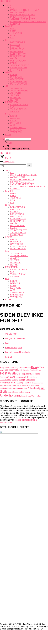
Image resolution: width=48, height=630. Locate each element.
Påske (13, 63)
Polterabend (18, 61)
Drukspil (15, 118)
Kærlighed (11, 102)
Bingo (13, 116)
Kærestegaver (19, 104)
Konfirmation (18, 54)
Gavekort (4, 377)
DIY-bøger (16, 77)
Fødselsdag (17, 49)
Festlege (14, 373)
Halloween (16, 51)
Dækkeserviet (11, 370)
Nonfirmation (18, 56)
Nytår (14, 58)
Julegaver (16, 88)
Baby (13, 28)
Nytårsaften (26, 385)
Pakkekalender (6, 388)
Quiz (12, 125)
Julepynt (15, 93)
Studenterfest (19, 65)
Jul (7, 86)
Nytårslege (35, 385)
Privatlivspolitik (20, 17)
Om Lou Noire (17, 12)
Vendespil (16, 132)
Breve (13, 75)
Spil (7, 114)
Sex (12, 107)
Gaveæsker (17, 79)
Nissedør (15, 98)
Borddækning (25, 367)
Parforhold (17, 388)
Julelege (15, 380)
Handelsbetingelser (22, 15)
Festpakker (17, 70)
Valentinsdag (18, 109)
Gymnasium (20, 377)
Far (12, 38)
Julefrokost (32, 377)
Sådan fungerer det (22, 19)
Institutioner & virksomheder (28, 21)
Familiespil (33, 370)
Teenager (16, 33)
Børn (13, 31)
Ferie (13, 121)
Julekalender (5, 380)
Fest (8, 40)
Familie (9, 26)
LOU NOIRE (5, 1)
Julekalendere (19, 91)
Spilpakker (16, 130)
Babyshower (17, 42)
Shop (8, 5)
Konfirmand (30, 380)
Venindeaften (18, 68)
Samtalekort (18, 128)
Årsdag (14, 111)
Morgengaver (18, 84)
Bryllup (15, 45)
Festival (15, 47)
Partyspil (16, 123)
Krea (17, 382)
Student (9, 392)
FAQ (12, 8)
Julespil (15, 95)
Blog (8, 134)
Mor (12, 35)
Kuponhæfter (18, 81)
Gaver (8, 72)
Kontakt (15, 24)
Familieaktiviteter (23, 370)
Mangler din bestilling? (24, 10)
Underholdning (11, 395)
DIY (39, 367)
